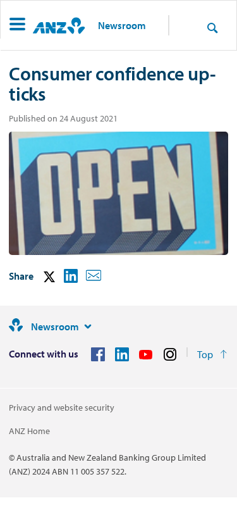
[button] (17, 26)
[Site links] (88, 326)
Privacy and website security (61, 407)
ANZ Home (29, 431)
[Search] (212, 27)
